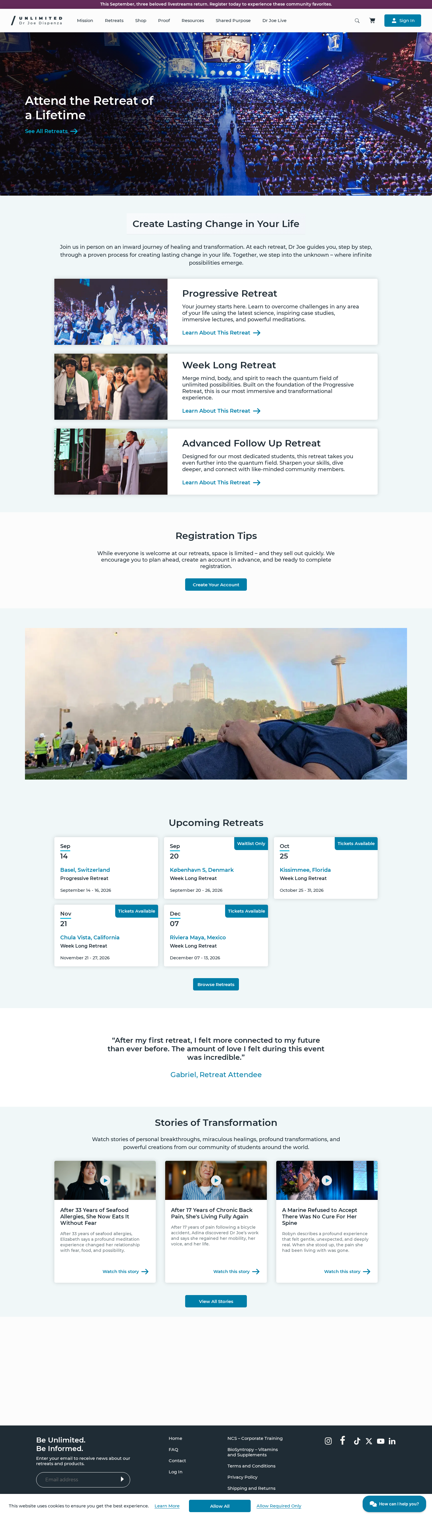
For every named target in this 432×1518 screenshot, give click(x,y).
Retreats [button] (114, 20)
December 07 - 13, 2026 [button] (195, 957)
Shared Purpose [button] (233, 20)
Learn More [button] (167, 1506)
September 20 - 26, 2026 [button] (196, 890)
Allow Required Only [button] (279, 1506)
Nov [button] (65, 914)
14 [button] (64, 856)
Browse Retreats (216, 984)
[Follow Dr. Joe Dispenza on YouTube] (380, 1442)
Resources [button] (193, 20)
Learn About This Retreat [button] (216, 333)
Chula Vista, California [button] (90, 937)
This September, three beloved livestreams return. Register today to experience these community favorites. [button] (216, 4)
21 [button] (63, 923)
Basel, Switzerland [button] (85, 870)
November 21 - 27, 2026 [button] (85, 957)
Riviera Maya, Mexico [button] (198, 937)
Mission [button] (85, 20)
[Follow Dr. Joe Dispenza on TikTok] (357, 1442)
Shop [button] (140, 20)
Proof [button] (164, 20)
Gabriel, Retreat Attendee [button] (216, 1074)
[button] (216, 1049)
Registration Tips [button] (216, 535)
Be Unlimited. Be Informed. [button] (61, 1444)
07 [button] (174, 923)
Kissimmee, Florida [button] (305, 870)
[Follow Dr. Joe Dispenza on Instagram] (328, 1441)
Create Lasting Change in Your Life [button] (216, 223)
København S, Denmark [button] (202, 870)
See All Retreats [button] (46, 131)
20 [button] (174, 856)
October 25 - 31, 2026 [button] (302, 890)
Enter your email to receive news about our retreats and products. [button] (83, 1461)
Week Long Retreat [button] (193, 878)
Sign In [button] (407, 20)
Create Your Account (216, 584)
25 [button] (284, 856)
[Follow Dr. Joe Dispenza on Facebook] (342, 1440)
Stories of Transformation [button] (216, 1122)
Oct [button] (284, 846)
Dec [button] (175, 914)
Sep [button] (65, 846)
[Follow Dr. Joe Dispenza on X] (369, 1442)
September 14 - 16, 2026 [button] (85, 890)
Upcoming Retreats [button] (216, 822)
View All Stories (216, 1301)
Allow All (220, 1506)
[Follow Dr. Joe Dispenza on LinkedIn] (392, 1442)
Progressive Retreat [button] (84, 878)
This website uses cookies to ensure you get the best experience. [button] (79, 1506)
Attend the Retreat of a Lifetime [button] (89, 107)
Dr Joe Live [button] (274, 20)
